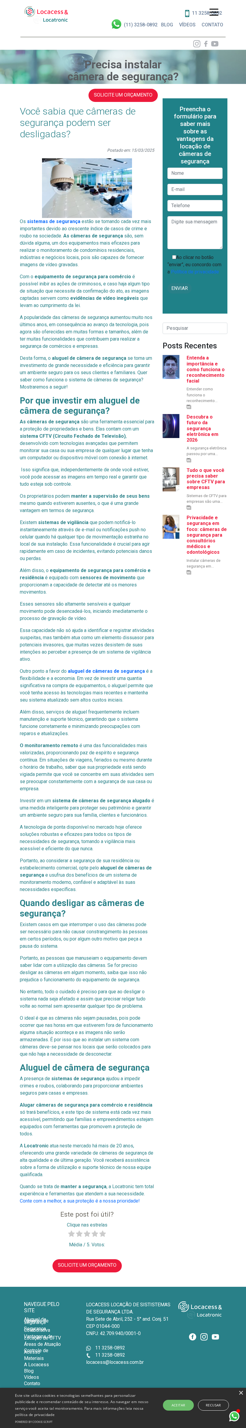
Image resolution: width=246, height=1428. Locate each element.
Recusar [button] (213, 1405)
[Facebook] (204, 43)
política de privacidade (35, 1414)
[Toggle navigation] (214, 11)
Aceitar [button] (178, 1405)
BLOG (167, 25)
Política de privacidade (194, 272)
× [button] (240, 1393)
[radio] (71, 1234)
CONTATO (212, 25)
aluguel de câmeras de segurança (106, 671)
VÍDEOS (187, 25)
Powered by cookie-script (33, 1422)
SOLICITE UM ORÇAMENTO (123, 95)
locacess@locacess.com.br (115, 1362)
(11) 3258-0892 (141, 25)
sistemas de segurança (53, 221)
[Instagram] (196, 43)
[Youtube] (213, 43)
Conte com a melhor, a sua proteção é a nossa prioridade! (80, 1201)
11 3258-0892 (109, 1348)
